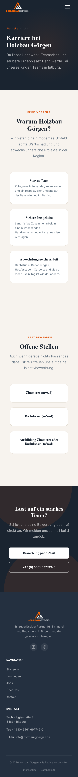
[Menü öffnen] (68, 7)
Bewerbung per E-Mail (39, 553)
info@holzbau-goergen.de (33, 737)
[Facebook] (44, 647)
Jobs (9, 683)
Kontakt (11, 697)
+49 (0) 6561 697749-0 (39, 567)
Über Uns (12, 690)
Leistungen (13, 676)
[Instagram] (33, 647)
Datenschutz (48, 769)
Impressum (29, 769)
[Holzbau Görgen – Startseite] (17, 7)
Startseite (12, 28)
